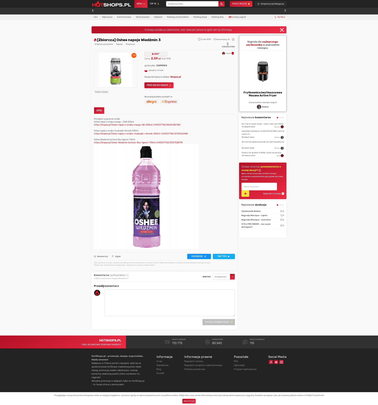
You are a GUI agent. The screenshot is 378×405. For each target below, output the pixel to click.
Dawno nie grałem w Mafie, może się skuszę (261, 153)
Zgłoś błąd (239, 365)
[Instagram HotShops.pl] (281, 362)
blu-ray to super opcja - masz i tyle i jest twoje (262, 124)
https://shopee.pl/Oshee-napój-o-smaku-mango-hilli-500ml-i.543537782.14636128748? (137, 125)
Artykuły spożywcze (104, 44)
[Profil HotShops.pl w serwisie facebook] (271, 362)
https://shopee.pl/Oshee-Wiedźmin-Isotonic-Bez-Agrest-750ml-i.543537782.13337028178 (138, 142)
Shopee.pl (130, 44)
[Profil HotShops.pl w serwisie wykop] (276, 362)
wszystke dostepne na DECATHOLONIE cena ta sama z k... (262, 132)
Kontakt (160, 373)
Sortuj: (207, 277)
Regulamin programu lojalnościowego (203, 365)
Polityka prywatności (194, 369)
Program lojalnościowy (245, 369)
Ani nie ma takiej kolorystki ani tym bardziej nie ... (262, 143)
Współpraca (162, 365)
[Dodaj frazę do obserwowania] (245, 193)
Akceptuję (189, 401)
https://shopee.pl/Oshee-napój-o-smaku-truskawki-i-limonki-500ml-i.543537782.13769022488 (141, 133)
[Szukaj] (221, 4)
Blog (159, 369)
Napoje (119, 44)
